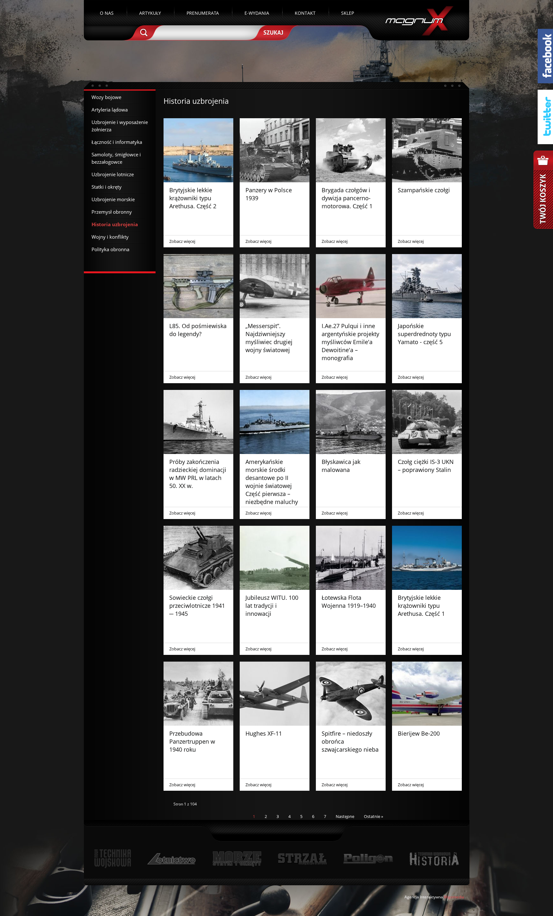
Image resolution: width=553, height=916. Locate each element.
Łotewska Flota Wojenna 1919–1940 (349, 601)
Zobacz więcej (182, 241)
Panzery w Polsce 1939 (268, 194)
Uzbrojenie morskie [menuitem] (113, 199)
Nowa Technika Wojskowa (112, 859)
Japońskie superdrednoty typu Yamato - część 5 (424, 334)
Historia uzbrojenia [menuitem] (115, 224)
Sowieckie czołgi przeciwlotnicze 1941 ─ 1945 (197, 605)
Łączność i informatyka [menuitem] (117, 142)
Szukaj (272, 32)
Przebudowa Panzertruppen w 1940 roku (192, 741)
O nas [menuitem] (107, 13)
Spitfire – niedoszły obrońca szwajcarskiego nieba (350, 741)
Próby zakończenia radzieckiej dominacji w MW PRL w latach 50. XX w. (197, 474)
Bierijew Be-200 (419, 733)
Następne (345, 816)
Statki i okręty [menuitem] (107, 187)
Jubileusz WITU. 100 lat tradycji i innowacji (271, 605)
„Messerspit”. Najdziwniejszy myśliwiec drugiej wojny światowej (269, 338)
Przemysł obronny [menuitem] (112, 212)
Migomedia (454, 897)
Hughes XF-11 (263, 733)
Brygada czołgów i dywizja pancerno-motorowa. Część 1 (347, 198)
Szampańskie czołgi (424, 190)
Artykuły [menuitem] (150, 13)
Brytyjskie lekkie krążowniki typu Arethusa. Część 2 (192, 198)
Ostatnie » (373, 816)
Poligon (368, 859)
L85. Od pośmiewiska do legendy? (198, 330)
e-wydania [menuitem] (256, 13)
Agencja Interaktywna (424, 897)
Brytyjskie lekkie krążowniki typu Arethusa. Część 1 (421, 605)
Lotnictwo (171, 859)
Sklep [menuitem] (347, 13)
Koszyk (543, 190)
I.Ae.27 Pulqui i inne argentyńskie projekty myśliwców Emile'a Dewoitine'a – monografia (350, 342)
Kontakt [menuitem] (305, 13)
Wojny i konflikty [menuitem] (110, 237)
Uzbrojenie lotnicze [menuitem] (113, 174)
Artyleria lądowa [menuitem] (110, 109)
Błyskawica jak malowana (341, 466)
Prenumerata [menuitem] (203, 13)
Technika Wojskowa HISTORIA (434, 859)
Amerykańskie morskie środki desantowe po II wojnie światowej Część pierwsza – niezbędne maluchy (271, 482)
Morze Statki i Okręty (237, 859)
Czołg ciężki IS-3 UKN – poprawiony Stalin (426, 466)
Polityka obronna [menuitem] (110, 249)
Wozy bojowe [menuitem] (106, 97)
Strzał (302, 859)
